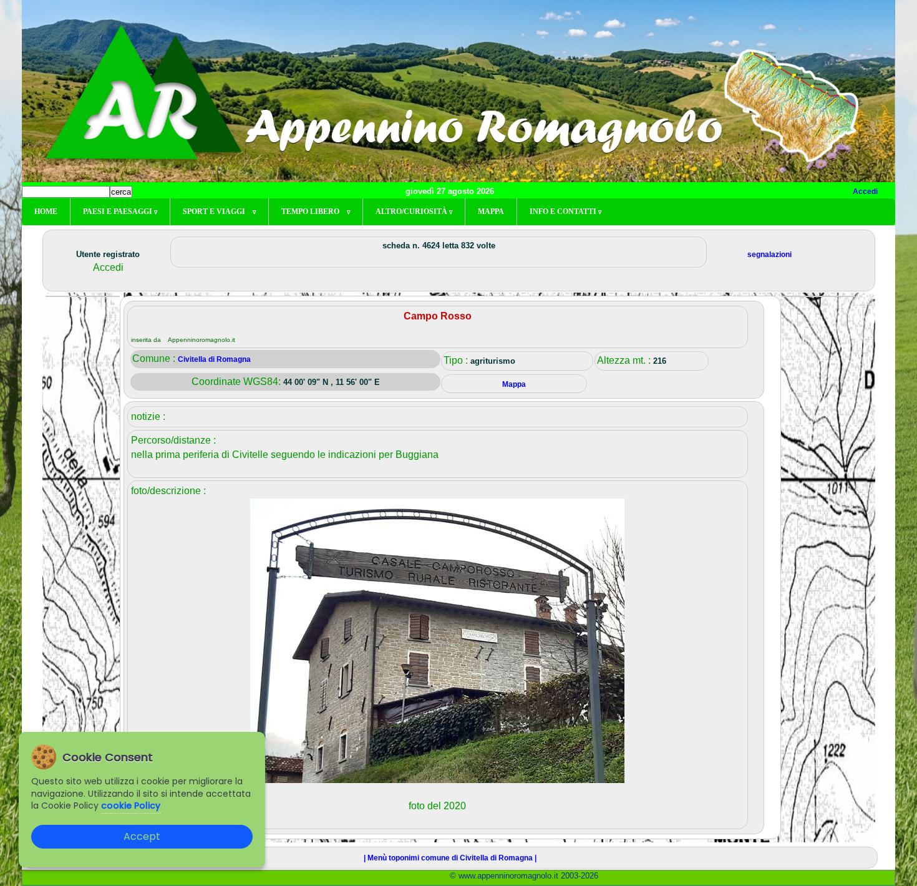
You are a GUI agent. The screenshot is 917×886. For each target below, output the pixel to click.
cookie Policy (130, 805)
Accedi (865, 191)
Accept (142, 836)
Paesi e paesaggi (120, 211)
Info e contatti (565, 211)
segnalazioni (769, 254)
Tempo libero (315, 211)
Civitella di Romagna (214, 359)
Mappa (491, 211)
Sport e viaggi (219, 211)
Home (45, 211)
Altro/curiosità (414, 211)
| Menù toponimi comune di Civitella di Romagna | (450, 858)
